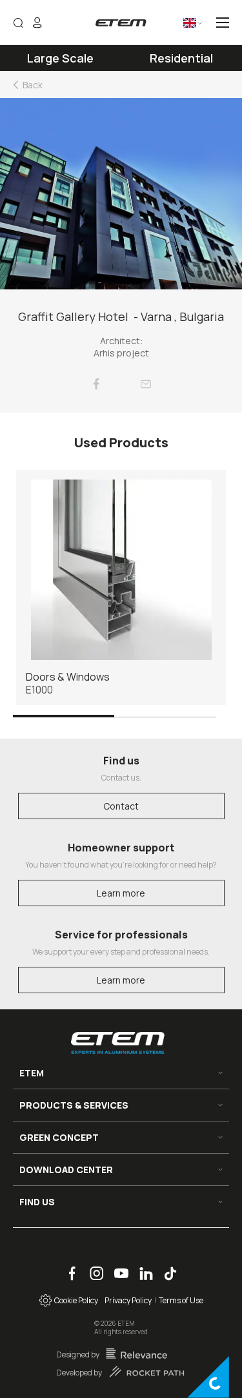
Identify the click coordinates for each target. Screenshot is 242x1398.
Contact (121, 806)
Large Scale (60, 58)
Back (33, 85)
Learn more (121, 893)
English (180, 27)
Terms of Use (181, 1300)
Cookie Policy (75, 1300)
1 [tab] (63, 715)
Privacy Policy (128, 1300)
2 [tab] (165, 715)
